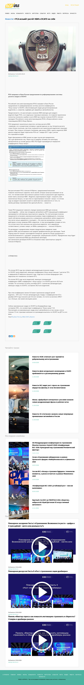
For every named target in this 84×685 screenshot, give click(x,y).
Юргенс (32, 317)
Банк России (18, 317)
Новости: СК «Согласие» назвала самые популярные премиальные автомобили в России (52, 415)
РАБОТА (59, 13)
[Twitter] (12, 336)
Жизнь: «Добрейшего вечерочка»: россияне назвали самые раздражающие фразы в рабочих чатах (52, 401)
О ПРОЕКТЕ (6, 674)
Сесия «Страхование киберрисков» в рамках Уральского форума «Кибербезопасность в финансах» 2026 (53, 459)
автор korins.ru (13, 76)
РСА (12, 317)
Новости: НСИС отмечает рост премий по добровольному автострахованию (48, 358)
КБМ (23, 317)
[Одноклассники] (14, 336)
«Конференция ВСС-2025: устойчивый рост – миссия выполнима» (52, 487)
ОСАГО (27, 317)
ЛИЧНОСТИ (73, 13)
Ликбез (7, 13)
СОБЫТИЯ (43, 13)
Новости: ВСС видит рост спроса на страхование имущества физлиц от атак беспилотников (51, 386)
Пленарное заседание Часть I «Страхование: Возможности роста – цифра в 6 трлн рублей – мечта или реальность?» (41, 525)
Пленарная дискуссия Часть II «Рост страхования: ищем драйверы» (38, 571)
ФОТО (48, 13)
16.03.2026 (35, 465)
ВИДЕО (54, 13)
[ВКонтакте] (10, 336)
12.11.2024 (35, 508)
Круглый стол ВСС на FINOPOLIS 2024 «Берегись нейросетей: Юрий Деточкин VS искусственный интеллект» (50, 502)
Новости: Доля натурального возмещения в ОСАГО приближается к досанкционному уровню (51, 372)
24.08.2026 (35, 362)
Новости (28, 13)
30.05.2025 (35, 491)
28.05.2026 (35, 453)
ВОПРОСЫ (66, 13)
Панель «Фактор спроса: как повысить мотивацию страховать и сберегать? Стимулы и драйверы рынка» (41, 618)
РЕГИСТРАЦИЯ (75, 5)
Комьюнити (20, 13)
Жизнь (13, 13)
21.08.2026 (35, 377)
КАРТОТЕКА (35, 13)
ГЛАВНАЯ (13, 674)
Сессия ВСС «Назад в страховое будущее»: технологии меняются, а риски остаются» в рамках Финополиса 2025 (53, 474)
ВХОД (66, 5)
